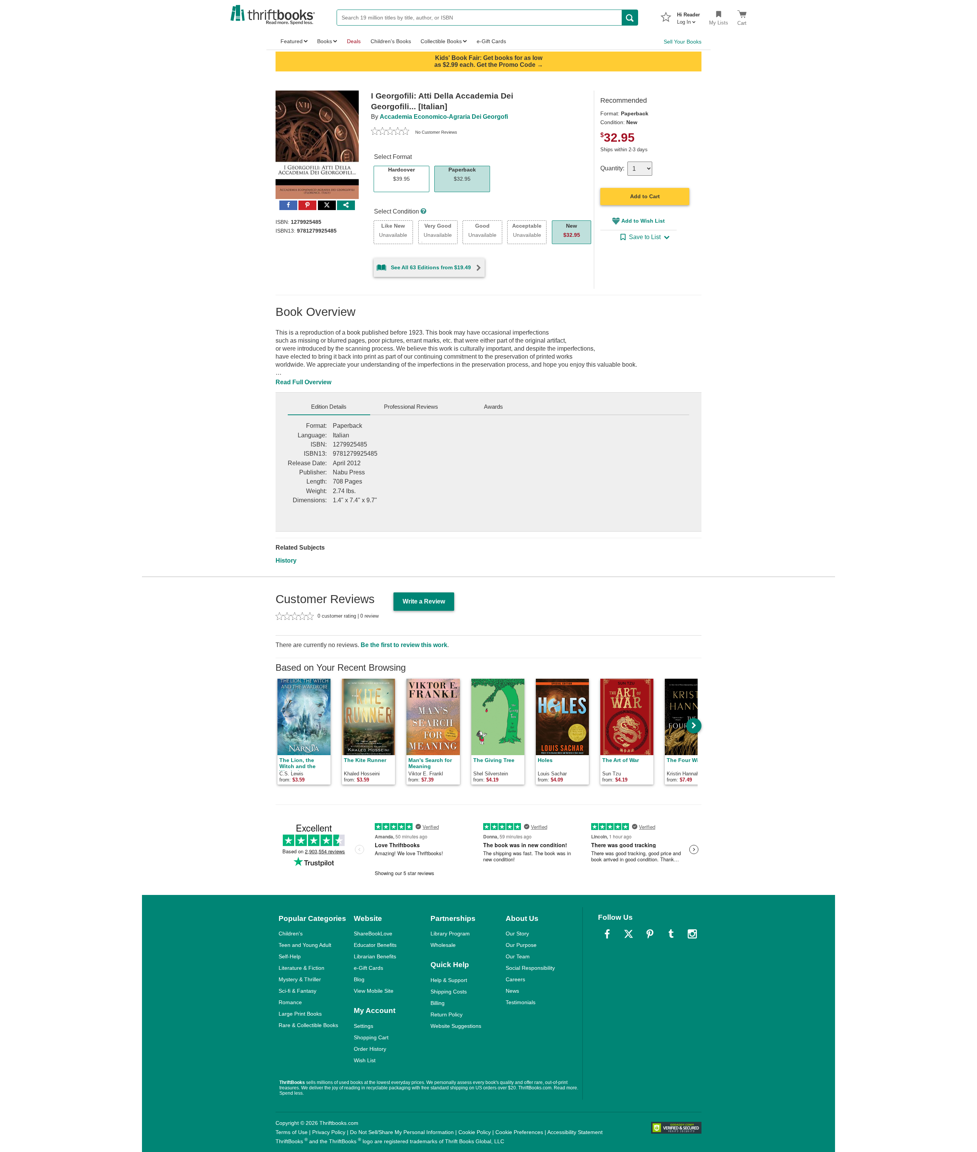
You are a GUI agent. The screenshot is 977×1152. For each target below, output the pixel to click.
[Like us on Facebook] (607, 934)
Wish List (365, 1060)
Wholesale (443, 945)
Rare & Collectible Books (308, 1025)
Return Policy (446, 1014)
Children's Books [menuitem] (391, 41)
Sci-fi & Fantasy (297, 991)
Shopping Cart (371, 1037)
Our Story (517, 933)
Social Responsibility (530, 968)
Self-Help (290, 956)
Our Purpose (521, 945)
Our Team (518, 956)
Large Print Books (300, 1014)
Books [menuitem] (324, 41)
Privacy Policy (328, 1132)
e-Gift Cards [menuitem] (491, 41)
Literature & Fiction (301, 968)
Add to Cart (645, 196)
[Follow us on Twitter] (628, 934)
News (512, 991)
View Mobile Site (373, 991)
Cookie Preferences (519, 1132)
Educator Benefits (375, 945)
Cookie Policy (474, 1132)
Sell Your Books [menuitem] (682, 42)
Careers (515, 979)
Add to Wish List (643, 221)
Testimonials (520, 1002)
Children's (291, 933)
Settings (363, 1026)
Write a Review (424, 601)
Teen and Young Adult (305, 945)
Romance (290, 1002)
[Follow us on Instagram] (692, 934)
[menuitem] (688, 16)
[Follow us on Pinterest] (650, 934)
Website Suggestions (455, 1026)
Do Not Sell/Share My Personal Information (402, 1132)
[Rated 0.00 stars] (390, 132)
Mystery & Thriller (300, 979)
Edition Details (329, 406)
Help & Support (448, 980)
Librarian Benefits (375, 956)
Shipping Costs (448, 992)
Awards (493, 406)
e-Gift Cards (368, 968)
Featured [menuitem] (292, 41)
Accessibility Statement (575, 1132)
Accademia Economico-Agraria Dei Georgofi (444, 116)
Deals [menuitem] (354, 41)
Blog (359, 979)
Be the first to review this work (404, 645)
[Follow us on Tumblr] (671, 934)
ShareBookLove (373, 933)
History (286, 560)
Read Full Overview (303, 382)
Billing (437, 1003)
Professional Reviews (411, 406)
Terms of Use (292, 1132)
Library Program (450, 933)
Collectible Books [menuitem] (441, 41)
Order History (370, 1049)
